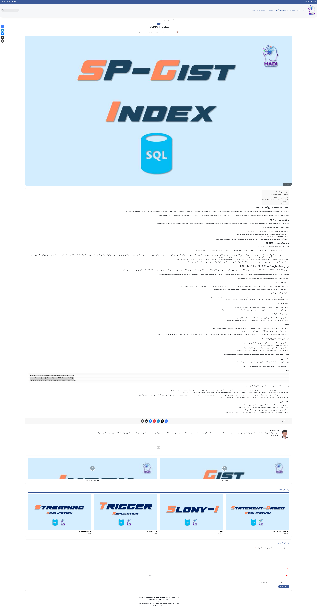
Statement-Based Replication (281, 531)
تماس (253, 10)
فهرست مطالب (278, 192)
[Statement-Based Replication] (258, 512)
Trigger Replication (151, 531)
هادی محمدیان (173, 32)
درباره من (271, 10)
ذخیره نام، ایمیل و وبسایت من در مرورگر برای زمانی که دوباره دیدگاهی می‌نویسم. (270, 583)
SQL (152, 20)
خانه (304, 10)
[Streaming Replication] (59, 512)
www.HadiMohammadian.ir (156, 597)
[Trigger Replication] (125, 512)
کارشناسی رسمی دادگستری (281, 10)
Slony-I (221, 531)
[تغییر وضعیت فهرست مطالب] (286, 192)
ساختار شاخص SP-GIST (281, 196)
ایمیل (287, 576)
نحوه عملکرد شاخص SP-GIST (280, 198)
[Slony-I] (191, 512)
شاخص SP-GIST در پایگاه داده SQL (278, 194)
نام (288, 569)
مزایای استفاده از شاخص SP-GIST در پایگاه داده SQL (274, 200)
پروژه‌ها (298, 10)
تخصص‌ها (292, 10)
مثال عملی (284, 201)
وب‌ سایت (151, 576)
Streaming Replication (85, 531)
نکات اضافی (283, 203)
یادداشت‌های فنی (262, 10)
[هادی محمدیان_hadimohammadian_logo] (312, 10)
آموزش (168, 20)
